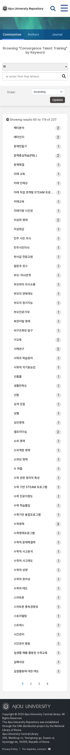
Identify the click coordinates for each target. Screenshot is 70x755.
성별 (16, 413)
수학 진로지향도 (23, 496)
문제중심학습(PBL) (25, 155)
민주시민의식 (21, 247)
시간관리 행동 (22, 643)
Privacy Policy (10, 749)
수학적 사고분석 (23, 551)
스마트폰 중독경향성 (26, 607)
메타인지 (19, 137)
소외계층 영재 (22, 450)
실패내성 (19, 662)
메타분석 (19, 128)
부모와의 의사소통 (24, 284)
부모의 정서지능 (23, 303)
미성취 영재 (21, 220)
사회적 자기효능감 (24, 367)
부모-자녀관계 (22, 275)
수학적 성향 (21, 570)
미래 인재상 (21, 183)
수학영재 (19, 524)
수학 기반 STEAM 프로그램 (30, 487)
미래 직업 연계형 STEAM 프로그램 (34, 192)
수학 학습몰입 (22, 505)
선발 (16, 395)
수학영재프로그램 (24, 533)
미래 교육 (19, 174)
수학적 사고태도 (23, 561)
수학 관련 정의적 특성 (27, 478)
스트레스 (19, 625)
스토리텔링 (20, 616)
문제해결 (19, 165)
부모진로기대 (21, 312)
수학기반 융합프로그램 (27, 514)
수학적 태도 (21, 588)
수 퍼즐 (18, 468)
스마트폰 (19, 597)
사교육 (18, 340)
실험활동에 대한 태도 (26, 671)
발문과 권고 (21, 266)
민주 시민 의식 (22, 238)
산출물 (18, 376)
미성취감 (19, 229)
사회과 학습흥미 (23, 358)
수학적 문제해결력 (24, 542)
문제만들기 (20, 146)
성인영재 (19, 422)
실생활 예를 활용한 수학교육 (30, 653)
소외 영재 (19, 441)
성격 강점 (19, 404)
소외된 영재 (21, 459)
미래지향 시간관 (23, 211)
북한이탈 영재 (22, 321)
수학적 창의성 (22, 579)
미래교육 (19, 201)
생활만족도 (20, 386)
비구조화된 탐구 (23, 330)
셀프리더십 (20, 432)
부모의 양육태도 (23, 293)
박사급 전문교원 (23, 257)
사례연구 (19, 349)
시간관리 (19, 634)
